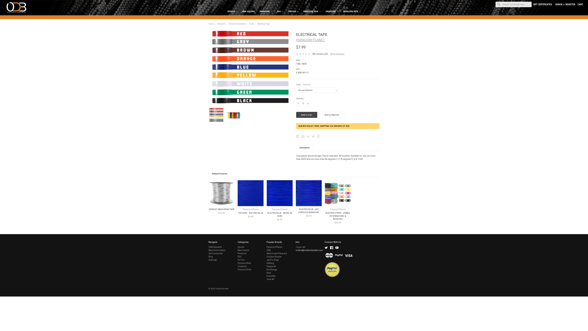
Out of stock (221, 196)
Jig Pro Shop (273, 260)
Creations (331, 11)
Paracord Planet (274, 247)
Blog (211, 256)
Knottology (272, 269)
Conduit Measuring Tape (221, 209)
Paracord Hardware (237, 24)
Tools (251, 24)
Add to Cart (338, 196)
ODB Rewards (215, 247)
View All (270, 279)
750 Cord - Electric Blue (250, 213)
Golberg (270, 263)
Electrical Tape (263, 24)
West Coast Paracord (277, 253)
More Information (217, 250)
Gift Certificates (542, 4)
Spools (231, 11)
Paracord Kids (311, 11)
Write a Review (337, 54)
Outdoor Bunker (274, 256)
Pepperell (271, 266)
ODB (269, 250)
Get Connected (216, 253)
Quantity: (300, 98)
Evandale (271, 276)
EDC (279, 11)
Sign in (558, 4)
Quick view (221, 190)
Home (211, 24)
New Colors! (248, 11)
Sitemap (213, 260)
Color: (303, 84)
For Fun (292, 11)
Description (305, 147)
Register (570, 4)
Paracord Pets (351, 11)
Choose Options (250, 196)
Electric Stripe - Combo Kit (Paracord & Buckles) (338, 216)
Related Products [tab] (219, 174)
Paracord (265, 11)
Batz (269, 273)
